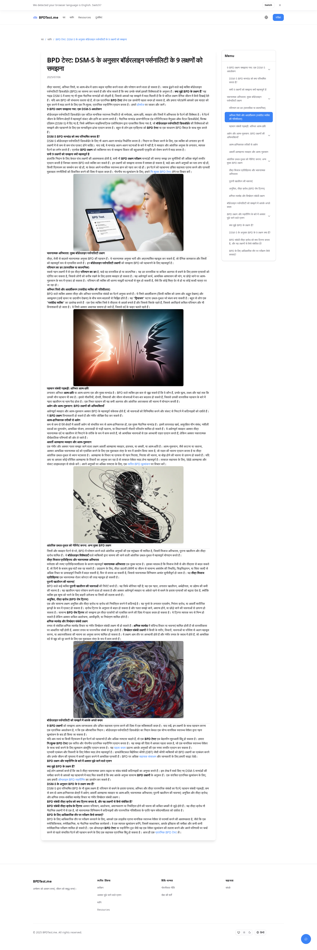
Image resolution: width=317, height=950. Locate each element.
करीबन (100, 887)
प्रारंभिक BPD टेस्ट (166, 832)
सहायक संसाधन (147, 756)
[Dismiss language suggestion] (280, 5)
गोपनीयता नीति (168, 887)
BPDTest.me (42, 881)
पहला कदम (120, 748)
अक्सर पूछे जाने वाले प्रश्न (109, 895)
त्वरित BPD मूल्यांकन (139, 464)
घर (64, 17)
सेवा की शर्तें (166, 895)
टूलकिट (98, 17)
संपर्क (228, 887)
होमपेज (140, 105)
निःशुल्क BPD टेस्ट (160, 172)
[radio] (238, 932)
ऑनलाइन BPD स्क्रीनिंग (71, 780)
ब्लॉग (72, 17)
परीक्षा (278, 17)
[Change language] (266, 17)
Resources (84, 17)
